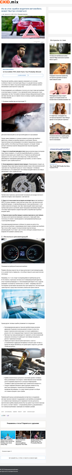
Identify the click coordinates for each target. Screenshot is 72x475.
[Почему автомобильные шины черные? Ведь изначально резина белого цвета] (60, 48)
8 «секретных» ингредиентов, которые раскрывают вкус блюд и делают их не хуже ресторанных (60, 117)
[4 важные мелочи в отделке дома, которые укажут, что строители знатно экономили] (60, 128)
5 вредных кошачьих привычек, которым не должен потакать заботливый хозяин (59, 77)
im (3, 14)
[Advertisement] (60, 23)
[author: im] (1, 14)
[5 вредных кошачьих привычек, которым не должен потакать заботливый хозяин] (60, 68)
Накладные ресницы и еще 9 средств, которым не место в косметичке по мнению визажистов (60, 97)
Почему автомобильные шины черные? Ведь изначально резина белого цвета (59, 57)
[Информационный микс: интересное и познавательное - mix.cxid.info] (9, 3)
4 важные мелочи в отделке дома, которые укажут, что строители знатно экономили (59, 137)
